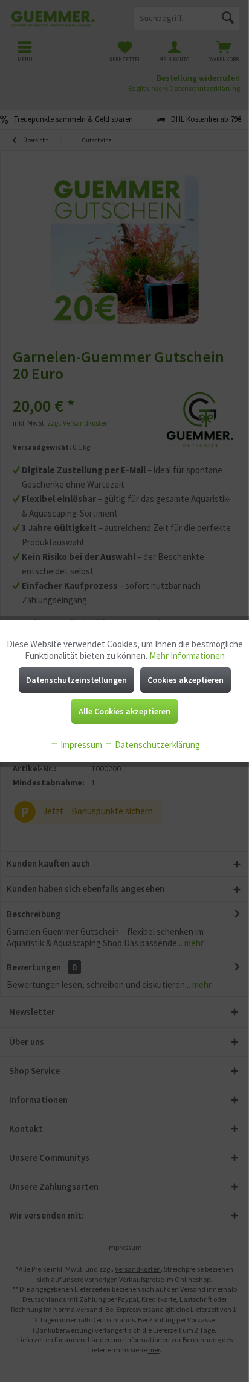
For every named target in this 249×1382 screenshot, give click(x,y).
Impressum (80, 744)
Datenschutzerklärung (156, 744)
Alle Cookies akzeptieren (124, 711)
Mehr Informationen (187, 655)
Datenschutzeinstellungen (76, 679)
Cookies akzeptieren (185, 679)
